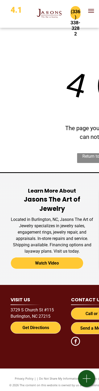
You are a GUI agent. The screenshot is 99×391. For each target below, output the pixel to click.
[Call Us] (86, 381)
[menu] (91, 11)
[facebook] (75, 342)
